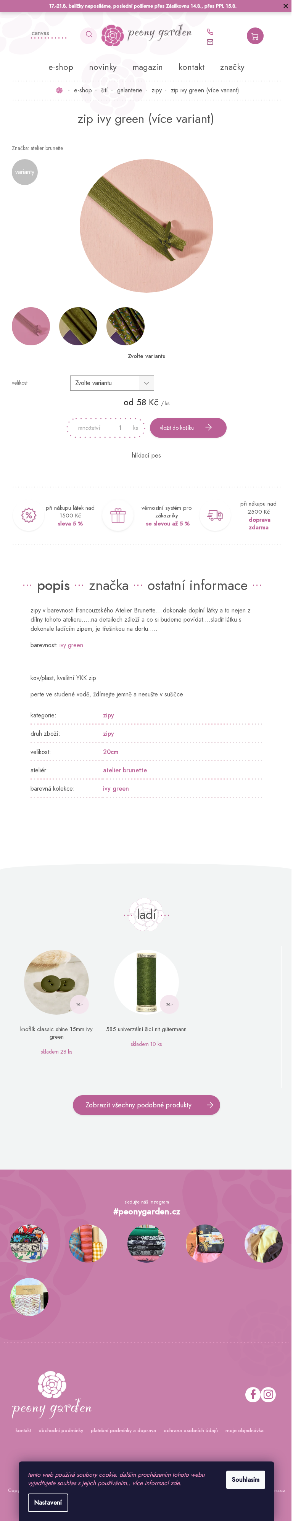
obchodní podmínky (57, 1430)
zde (172, 1483)
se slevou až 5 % (165, 523)
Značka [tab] (106, 585)
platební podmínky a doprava (120, 1430)
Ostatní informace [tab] (195, 585)
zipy (105, 715)
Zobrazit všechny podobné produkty (136, 1105)
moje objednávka (241, 1430)
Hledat (85, 35)
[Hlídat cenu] (144, 455)
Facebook (250, 1394)
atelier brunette (122, 770)
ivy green (68, 645)
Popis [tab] (50, 585)
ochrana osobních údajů (188, 1430)
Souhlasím (243, 1479)
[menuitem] (58, 67)
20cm (108, 752)
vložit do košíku (174, 428)
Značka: (34, 148)
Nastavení (45, 1502)
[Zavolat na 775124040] (210, 32)
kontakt (20, 1430)
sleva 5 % (67, 523)
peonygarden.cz (265, 1394)
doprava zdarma (256, 524)
